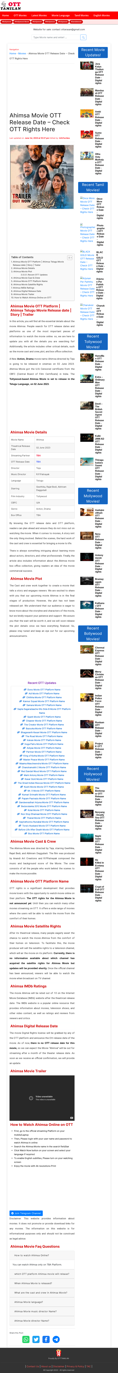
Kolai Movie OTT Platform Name (44, 810)
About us (46, 1366)
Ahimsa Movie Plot (22, 271)
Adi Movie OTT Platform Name (44, 693)
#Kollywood (37, 21)
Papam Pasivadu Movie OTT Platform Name (44, 798)
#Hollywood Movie (22, 21)
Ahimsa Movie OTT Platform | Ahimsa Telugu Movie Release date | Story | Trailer (38, 263)
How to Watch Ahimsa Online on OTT (32, 297)
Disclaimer (58, 1366)
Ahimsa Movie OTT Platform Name (30, 281)
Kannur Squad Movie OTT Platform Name (44, 701)
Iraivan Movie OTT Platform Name (44, 740)
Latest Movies (39, 15)
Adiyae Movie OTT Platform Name (44, 748)
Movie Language (61, 15)
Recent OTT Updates (37, 275)
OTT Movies (20, 15)
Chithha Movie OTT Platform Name (44, 697)
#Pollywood (62, 21)
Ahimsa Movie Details (24, 268)
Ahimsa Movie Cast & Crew (26, 278)
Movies (22, 53)
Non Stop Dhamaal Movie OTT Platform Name (44, 814)
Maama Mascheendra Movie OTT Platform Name (43, 763)
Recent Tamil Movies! (93, 187)
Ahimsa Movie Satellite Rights (28, 284)
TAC (88, 1366)
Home (5, 15)
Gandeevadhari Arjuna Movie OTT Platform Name (44, 802)
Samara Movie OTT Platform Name (44, 705)
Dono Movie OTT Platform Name (43, 689)
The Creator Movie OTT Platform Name (44, 724)
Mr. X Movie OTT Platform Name (44, 790)
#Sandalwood (76, 21)
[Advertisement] (42, 90)
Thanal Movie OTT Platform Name (44, 818)
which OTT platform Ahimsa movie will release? (41, 1273)
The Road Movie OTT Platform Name (44, 736)
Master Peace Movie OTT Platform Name (44, 759)
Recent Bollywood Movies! (93, 633)
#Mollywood (50, 21)
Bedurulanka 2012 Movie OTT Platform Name (44, 806)
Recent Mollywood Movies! (93, 495)
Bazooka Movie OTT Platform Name (44, 728)
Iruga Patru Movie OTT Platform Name (44, 744)
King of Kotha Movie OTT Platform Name (44, 755)
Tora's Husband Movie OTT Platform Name (44, 825)
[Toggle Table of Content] (68, 257)
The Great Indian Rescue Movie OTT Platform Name (44, 783)
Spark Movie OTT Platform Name (44, 716)
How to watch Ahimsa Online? (31, 1255)
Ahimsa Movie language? (28, 1302)
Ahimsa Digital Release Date (27, 291)
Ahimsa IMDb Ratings (23, 287)
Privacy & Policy (75, 1366)
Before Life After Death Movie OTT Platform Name (44, 829)
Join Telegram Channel (27, 1213)
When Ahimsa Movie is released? (33, 1283)
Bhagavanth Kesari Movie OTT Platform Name (44, 732)
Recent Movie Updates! (93, 52)
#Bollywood (6, 21)
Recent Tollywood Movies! (93, 341)
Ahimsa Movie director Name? (31, 1320)
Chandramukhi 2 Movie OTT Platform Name (44, 767)
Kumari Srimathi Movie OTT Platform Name (44, 794)
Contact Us (33, 1366)
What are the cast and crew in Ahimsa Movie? (40, 1292)
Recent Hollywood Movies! (93, 774)
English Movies (102, 15)
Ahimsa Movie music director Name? (35, 1311)
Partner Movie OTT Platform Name (44, 751)
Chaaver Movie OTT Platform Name (44, 720)
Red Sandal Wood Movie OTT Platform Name (44, 771)
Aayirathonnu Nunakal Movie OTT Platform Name (44, 821)
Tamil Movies (82, 15)
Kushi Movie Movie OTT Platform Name (44, 786)
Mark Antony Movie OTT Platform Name (44, 775)
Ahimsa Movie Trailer (23, 294)
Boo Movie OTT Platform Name (44, 833)
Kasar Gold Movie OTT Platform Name (44, 779)
